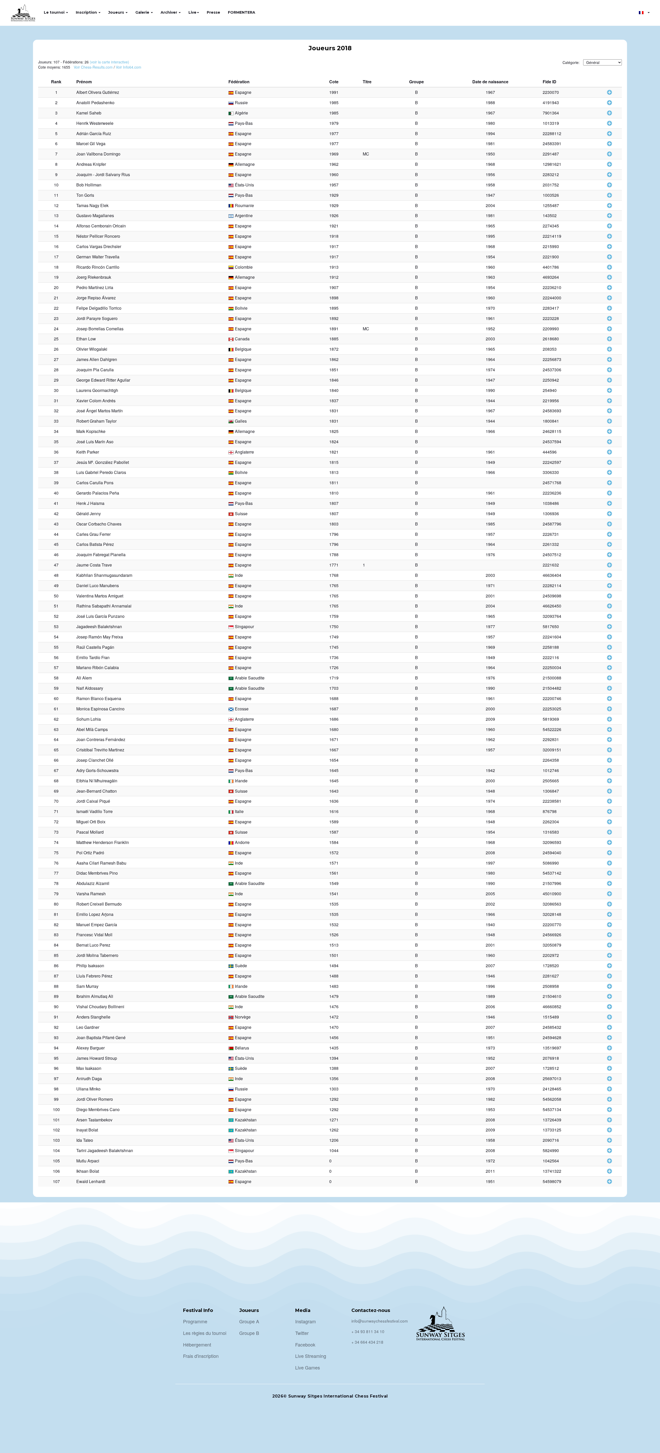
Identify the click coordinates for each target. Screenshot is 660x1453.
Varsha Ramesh (91, 894)
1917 (334, 246)
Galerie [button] (142, 12)
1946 (490, 976)
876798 (550, 811)
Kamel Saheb (88, 113)
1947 (490, 195)
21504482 (552, 688)
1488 (334, 976)
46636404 (552, 575)
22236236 (552, 493)
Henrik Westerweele (94, 123)
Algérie (241, 113)
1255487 (551, 205)
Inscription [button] (87, 12)
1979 (334, 123)
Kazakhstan (246, 1120)
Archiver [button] (169, 12)
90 (56, 1006)
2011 (490, 1171)
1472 (334, 1017)
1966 (490, 431)
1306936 (551, 513)
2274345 (551, 226)
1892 (334, 318)
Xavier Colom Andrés (96, 401)
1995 (490, 236)
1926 (334, 215)
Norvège (243, 1017)
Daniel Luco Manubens (97, 585)
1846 (334, 380)
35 (56, 442)
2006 (490, 1006)
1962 (334, 164)
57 (56, 667)
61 (56, 709)
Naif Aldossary (89, 688)
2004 (490, 205)
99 (56, 1099)
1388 (334, 1068)
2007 (490, 965)
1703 (334, 688)
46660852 (552, 1006)
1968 (490, 164)
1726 (334, 667)
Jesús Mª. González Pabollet (102, 462)
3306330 (551, 472)
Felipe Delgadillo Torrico (98, 308)
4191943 (551, 102)
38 (56, 472)
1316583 (551, 832)
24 (56, 329)
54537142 (552, 873)
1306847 (551, 791)
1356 (334, 1078)
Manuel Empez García (96, 924)
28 (56, 370)
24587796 (552, 524)
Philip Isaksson (90, 965)
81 (56, 914)
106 (56, 1171)
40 (56, 493)
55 (56, 647)
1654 (334, 760)
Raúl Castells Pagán (95, 647)
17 (56, 257)
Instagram (305, 1321)
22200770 (552, 924)
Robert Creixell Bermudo (99, 904)
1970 (490, 308)
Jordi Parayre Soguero (97, 318)
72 (56, 822)
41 (56, 503)
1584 (334, 842)
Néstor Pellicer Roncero (98, 236)
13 (56, 215)
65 (56, 750)
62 (56, 719)
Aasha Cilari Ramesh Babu (101, 863)
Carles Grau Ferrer (93, 534)
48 (56, 575)
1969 (334, 154)
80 (56, 904)
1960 (334, 174)
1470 (334, 1027)
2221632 (551, 565)
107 (56, 1181)
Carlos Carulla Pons (94, 483)
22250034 (552, 667)
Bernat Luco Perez (93, 945)
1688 (334, 698)
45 (56, 544)
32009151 (552, 750)
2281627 (551, 976)
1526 (334, 935)
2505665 (551, 781)
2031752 (551, 185)
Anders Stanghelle (93, 1017)
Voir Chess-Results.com (94, 67)
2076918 (551, 1058)
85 (56, 955)
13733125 (552, 1130)
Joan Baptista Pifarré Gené (101, 1037)
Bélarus (242, 1048)
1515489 (551, 1017)
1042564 (551, 1161)
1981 (490, 143)
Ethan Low (86, 339)
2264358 (551, 760)
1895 (334, 308)
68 (56, 781)
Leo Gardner (87, 1027)
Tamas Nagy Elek (92, 205)
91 (56, 1017)
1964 (490, 359)
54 (56, 637)
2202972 (551, 955)
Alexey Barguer (90, 1048)
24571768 (552, 483)
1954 (490, 257)
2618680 (551, 339)
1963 (490, 277)
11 (56, 195)
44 (56, 534)
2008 (490, 853)
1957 (334, 185)
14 (56, 226)
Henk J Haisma (90, 503)
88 (56, 986)
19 (56, 277)
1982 (490, 1099)
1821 (334, 452)
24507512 (552, 554)
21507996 (552, 883)
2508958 (551, 986)
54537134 (552, 1109)
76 (56, 863)
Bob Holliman (88, 185)
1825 (334, 431)
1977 (334, 133)
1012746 (551, 770)
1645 (334, 770)
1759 (334, 616)
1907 (334, 287)
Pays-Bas (244, 123)
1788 (334, 554)
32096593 (552, 842)
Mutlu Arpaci (87, 1161)
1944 (490, 401)
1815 (334, 462)
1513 (334, 945)
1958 (490, 185)
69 (56, 791)
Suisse (241, 513)
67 (56, 770)
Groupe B (249, 1332)
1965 (490, 226)
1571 (334, 863)
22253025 (552, 709)
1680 (334, 729)
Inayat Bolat (87, 1130)
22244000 (552, 298)
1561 (334, 873)
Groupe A (249, 1321)
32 (56, 411)
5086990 (551, 863)
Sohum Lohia (88, 719)
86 (56, 965)
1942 (490, 770)
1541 (334, 894)
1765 (334, 585)
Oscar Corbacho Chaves (98, 524)
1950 (490, 154)
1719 (334, 678)
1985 (334, 102)
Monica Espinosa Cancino (100, 709)
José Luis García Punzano (100, 616)
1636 (334, 801)
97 (56, 1078)
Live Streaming (310, 1355)
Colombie (244, 267)
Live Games (307, 1367)
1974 (490, 370)
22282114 (552, 585)
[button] (644, 12)
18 (56, 267)
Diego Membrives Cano (98, 1109)
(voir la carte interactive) (109, 61)
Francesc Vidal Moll (94, 935)
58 (56, 678)
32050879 (552, 945)
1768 (334, 575)
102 (56, 1130)
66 (56, 760)
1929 (334, 195)
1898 (334, 298)
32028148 (552, 914)
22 (56, 308)
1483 (334, 986)
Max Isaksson (88, 1068)
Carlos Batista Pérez (95, 544)
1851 (334, 370)
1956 (490, 174)
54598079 (552, 1181)
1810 (334, 493)
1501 (334, 955)
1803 (334, 524)
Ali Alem (84, 678)
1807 (334, 503)
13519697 (552, 1048)
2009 (490, 719)
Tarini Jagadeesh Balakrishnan (104, 1150)
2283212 (551, 174)
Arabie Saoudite (250, 678)
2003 (490, 339)
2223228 (551, 318)
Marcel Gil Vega (90, 143)
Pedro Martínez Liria (94, 287)
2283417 (551, 308)
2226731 (551, 534)
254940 (550, 390)
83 (56, 935)
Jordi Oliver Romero (94, 1099)
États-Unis (244, 185)
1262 (334, 1130)
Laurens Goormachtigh (97, 390)
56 (56, 657)
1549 (334, 883)
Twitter (302, 1332)
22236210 (552, 287)
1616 (334, 811)
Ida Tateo (84, 1140)
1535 (334, 904)
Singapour (244, 626)
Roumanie (244, 205)
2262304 (551, 822)
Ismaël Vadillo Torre (94, 811)
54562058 (552, 1099)
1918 (334, 236)
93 (56, 1037)
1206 (334, 1140)
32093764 (552, 616)
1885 (334, 339)
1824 (334, 442)
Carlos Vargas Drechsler (98, 246)
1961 (490, 318)
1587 (334, 832)
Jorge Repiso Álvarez (96, 298)
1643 (334, 791)
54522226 (552, 729)
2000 (490, 709)
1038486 (551, 503)
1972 (490, 1161)
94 (56, 1048)
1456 (334, 1037)
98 (56, 1089)
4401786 (551, 267)
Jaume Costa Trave (94, 565)
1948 (490, 791)
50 (56, 596)
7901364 (551, 113)
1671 (334, 739)
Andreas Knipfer (91, 164)
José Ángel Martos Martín (99, 411)
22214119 (552, 236)
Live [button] (192, 12)
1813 (334, 472)
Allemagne (245, 164)
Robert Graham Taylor (96, 421)
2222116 (551, 657)
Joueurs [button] (116, 12)
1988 (490, 102)
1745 (334, 647)
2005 (490, 894)
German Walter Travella (97, 257)
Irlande (241, 781)
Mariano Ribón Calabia (97, 667)
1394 (334, 1058)
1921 (334, 226)
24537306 (552, 370)
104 (56, 1150)
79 (56, 894)
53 (56, 626)
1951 (490, 1037)
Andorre (242, 842)
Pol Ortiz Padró (90, 853)
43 (56, 524)
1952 (490, 329)
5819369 (551, 719)
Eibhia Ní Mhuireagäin (96, 781)
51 (56, 606)
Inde (239, 575)
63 (56, 729)
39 (56, 483)
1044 (334, 1150)
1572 (334, 853)
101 (56, 1120)
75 (56, 853)
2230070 (551, 92)
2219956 (551, 401)
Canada (242, 339)
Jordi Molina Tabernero (97, 955)
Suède (241, 965)
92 (56, 1027)
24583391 (552, 143)
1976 (490, 554)
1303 (334, 1089)
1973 (490, 1048)
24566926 (552, 935)
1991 (334, 92)
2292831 (551, 739)
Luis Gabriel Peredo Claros (101, 472)
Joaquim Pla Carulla (95, 370)
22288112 (552, 133)
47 (56, 565)
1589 (334, 822)
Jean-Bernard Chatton (96, 791)
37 (56, 462)
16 (56, 246)
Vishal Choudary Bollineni (100, 1006)
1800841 (551, 421)
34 (56, 431)
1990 (490, 390)
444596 (550, 452)
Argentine (244, 215)
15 (56, 236)
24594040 (552, 853)
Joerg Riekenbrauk (93, 277)
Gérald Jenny (88, 513)
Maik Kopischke (90, 431)
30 (56, 390)
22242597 (552, 462)
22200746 (552, 698)
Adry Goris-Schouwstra (97, 770)
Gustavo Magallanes (95, 215)
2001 (490, 596)
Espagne (243, 92)
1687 (334, 709)
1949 (490, 462)
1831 (334, 411)
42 (56, 513)
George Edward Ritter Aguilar (103, 380)
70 (56, 801)
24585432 (552, 1027)
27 (56, 359)
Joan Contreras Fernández (100, 739)
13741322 (552, 1171)
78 (56, 883)
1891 (334, 329)
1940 (490, 924)
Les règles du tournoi (204, 1332)
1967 (490, 92)
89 (56, 996)
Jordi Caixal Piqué (93, 801)
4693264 (551, 277)
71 (56, 811)
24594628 (552, 1037)
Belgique (243, 349)
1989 (490, 996)
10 (56, 185)
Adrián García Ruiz (93, 133)
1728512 (551, 1068)
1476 (334, 1006)
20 (56, 287)
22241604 (552, 637)
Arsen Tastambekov (94, 1120)
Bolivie (241, 308)
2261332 (551, 544)
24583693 (552, 411)
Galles (241, 421)
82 (56, 924)
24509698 (552, 596)
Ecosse (242, 709)
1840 (334, 390)
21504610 (552, 996)
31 (56, 401)
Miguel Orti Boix (90, 822)
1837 (334, 401)
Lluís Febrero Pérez (94, 976)
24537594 (552, 442)
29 (56, 380)
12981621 (552, 164)
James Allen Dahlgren (96, 359)
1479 (334, 996)
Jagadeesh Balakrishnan (99, 626)
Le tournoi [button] (54, 12)
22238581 (552, 801)
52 (56, 616)
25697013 (552, 1078)
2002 (490, 904)
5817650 (551, 626)
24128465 (552, 1089)
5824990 (551, 1150)
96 (56, 1068)
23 (56, 318)
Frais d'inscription (201, 1355)
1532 (334, 924)
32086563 (552, 904)
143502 (550, 215)
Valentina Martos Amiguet (99, 596)
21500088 (552, 678)
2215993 (551, 246)
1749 (334, 637)
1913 (334, 267)
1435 (334, 1048)
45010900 (552, 894)
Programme (195, 1321)
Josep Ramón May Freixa (99, 637)
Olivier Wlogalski (91, 349)
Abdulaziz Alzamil (92, 883)
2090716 (551, 1140)
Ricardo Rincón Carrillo (97, 267)
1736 (334, 657)
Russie (241, 102)
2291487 (551, 154)
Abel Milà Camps (92, 729)
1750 (334, 626)
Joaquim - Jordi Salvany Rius (103, 174)
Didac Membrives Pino (97, 873)
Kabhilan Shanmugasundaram (104, 575)
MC (366, 154)
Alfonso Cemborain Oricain (101, 226)
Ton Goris (85, 195)
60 (56, 698)
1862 (334, 359)
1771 (334, 565)
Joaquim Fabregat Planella (101, 554)
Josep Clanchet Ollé (94, 760)
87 (56, 976)
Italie (239, 811)
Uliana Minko (88, 1089)
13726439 (552, 1120)
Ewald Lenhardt (90, 1181)
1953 (490, 1109)
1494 (334, 965)
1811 (334, 483)
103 (56, 1140)
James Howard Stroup (96, 1058)
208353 (550, 349)
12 (56, 205)
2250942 (551, 380)
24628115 (552, 431)
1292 (334, 1099)
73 (56, 832)
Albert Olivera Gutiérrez (97, 92)
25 (56, 339)
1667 (334, 750)
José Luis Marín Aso (94, 442)
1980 (490, 123)
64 (56, 739)
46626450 (552, 606)
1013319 (551, 123)
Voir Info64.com (128, 67)
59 (56, 688)
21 (56, 298)
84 (56, 945)
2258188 (551, 647)
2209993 (551, 329)
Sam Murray (87, 986)
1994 (490, 133)
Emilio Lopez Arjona (94, 914)
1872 (334, 349)
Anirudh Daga (89, 1078)
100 (56, 1109)
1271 (334, 1120)
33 (56, 421)
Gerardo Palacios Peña (97, 493)
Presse (213, 12)
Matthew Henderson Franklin (102, 842)
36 (56, 452)
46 (56, 554)
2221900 (551, 257)
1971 (490, 585)
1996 (490, 986)
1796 (334, 534)
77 (56, 873)
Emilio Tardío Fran (93, 657)
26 (56, 349)
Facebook (305, 1344)
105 (56, 1161)
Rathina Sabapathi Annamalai (103, 606)
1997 (490, 863)
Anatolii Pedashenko (95, 102)
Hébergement (197, 1344)
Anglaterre (244, 452)
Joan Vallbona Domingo (98, 154)
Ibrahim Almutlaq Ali (94, 996)
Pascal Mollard (90, 832)
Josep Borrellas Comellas (99, 329)
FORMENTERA (241, 12)
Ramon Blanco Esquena (98, 698)
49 (56, 585)
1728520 (551, 965)
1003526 (551, 195)
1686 (334, 719)
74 (56, 842)
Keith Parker (87, 452)
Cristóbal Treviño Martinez (100, 750)
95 (56, 1058)
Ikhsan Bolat (87, 1171)
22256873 (552, 359)
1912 (334, 277)
